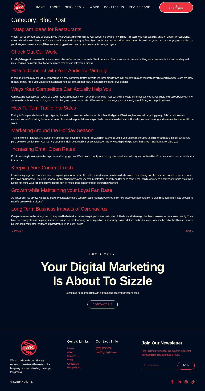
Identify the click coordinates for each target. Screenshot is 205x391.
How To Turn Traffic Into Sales (43, 108)
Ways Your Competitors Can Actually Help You (61, 89)
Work (94, 7)
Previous (17, 231)
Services (73, 7)
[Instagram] (186, 382)
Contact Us (114, 7)
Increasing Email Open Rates (43, 149)
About (55, 7)
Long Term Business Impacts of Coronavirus (59, 209)
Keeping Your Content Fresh (42, 167)
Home (40, 7)
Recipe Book (139, 7)
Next (190, 231)
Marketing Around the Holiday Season (52, 130)
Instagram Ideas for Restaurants (46, 29)
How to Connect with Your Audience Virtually (59, 70)
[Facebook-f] (172, 382)
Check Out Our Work (34, 52)
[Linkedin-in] (179, 382)
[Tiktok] (193, 382)
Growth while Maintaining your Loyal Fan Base (61, 190)
